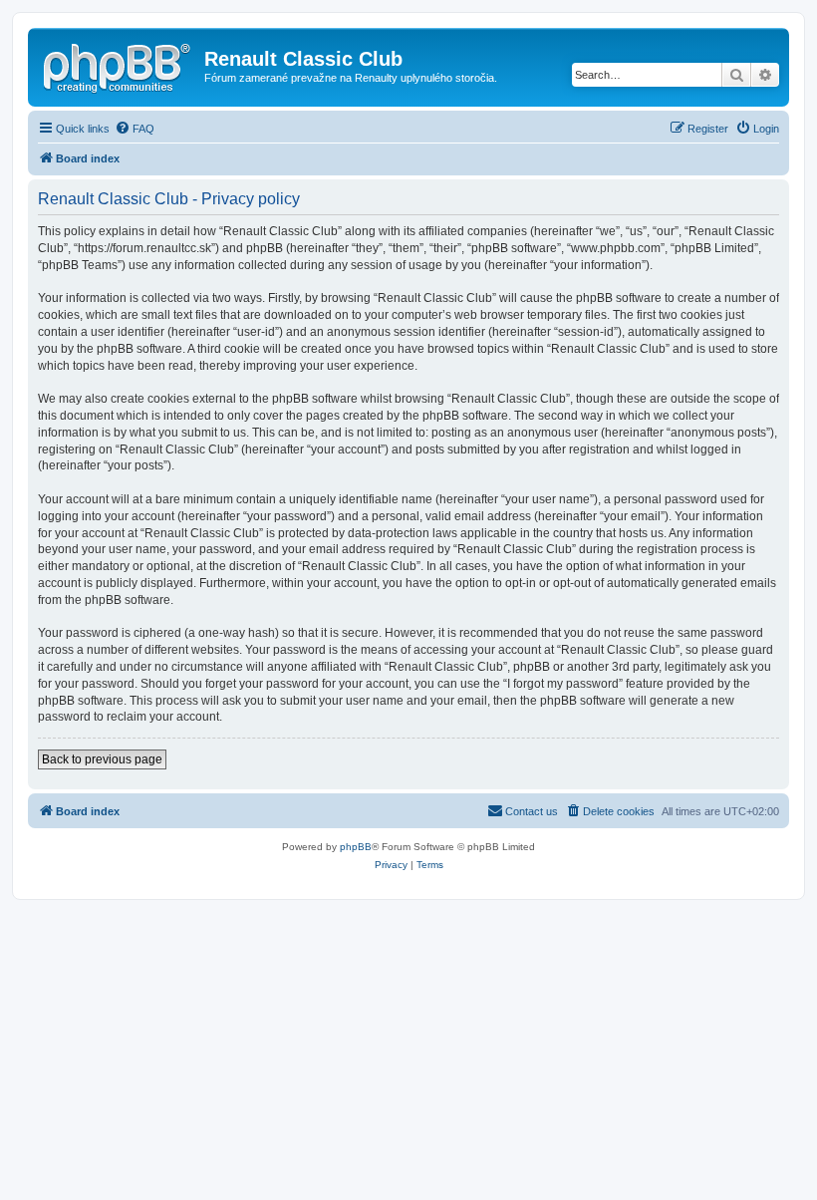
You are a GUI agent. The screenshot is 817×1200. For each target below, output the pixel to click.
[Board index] (118, 65)
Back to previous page (102, 759)
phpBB (356, 846)
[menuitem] (134, 129)
